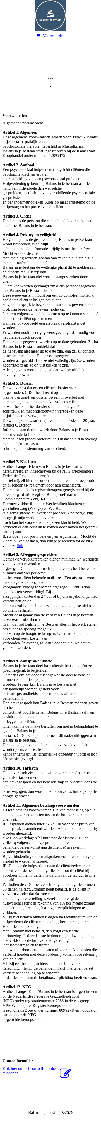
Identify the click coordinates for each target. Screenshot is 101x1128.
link (20, 545)
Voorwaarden (54, 36)
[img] (50, 15)
